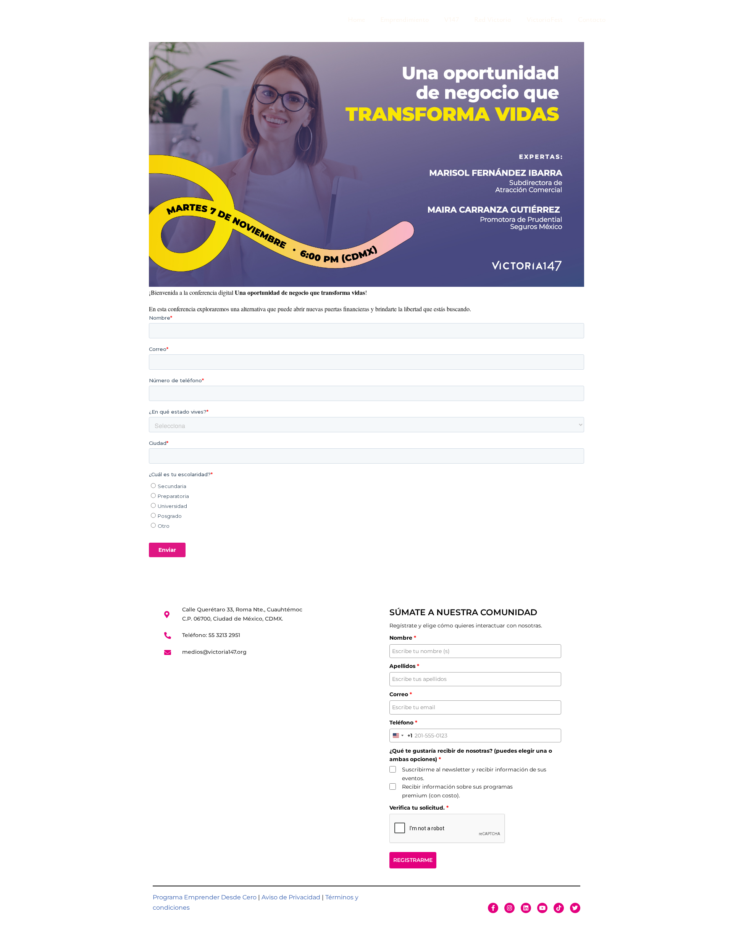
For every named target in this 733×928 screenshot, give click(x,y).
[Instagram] (509, 908)
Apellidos (404, 666)
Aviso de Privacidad (291, 897)
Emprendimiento (404, 19)
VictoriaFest (544, 19)
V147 (451, 19)
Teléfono (403, 722)
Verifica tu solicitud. (419, 807)
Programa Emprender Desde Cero (205, 897)
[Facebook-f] (493, 908)
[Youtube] (542, 908)
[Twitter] (575, 908)
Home (356, 19)
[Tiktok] (559, 908)
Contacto (591, 19)
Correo (400, 694)
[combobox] (401, 735)
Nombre (402, 637)
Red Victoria (492, 19)
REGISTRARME (413, 860)
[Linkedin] (526, 908)
